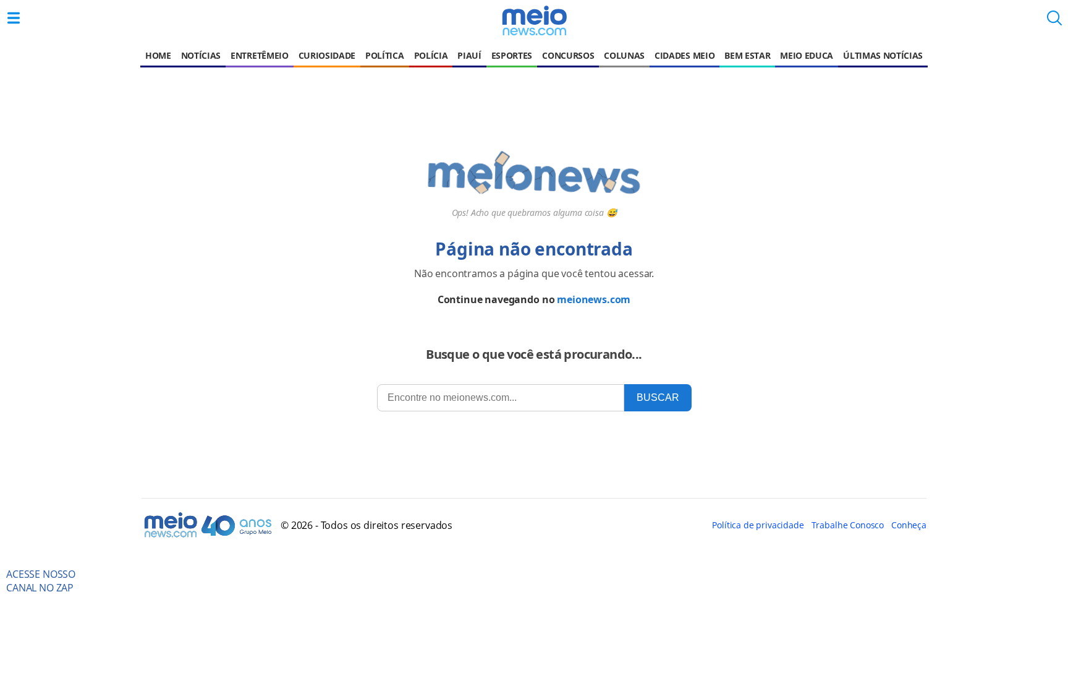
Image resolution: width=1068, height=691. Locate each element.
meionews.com (593, 299)
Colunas (624, 55)
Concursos (568, 55)
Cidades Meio (684, 55)
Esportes (511, 55)
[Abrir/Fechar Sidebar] (13, 18)
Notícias (201, 55)
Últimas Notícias (883, 55)
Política (384, 55)
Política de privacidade (757, 525)
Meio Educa (806, 55)
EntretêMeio (259, 55)
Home (158, 55)
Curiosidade (327, 55)
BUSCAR (658, 397)
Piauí (469, 55)
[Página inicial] (534, 20)
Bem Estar (747, 55)
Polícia (431, 55)
